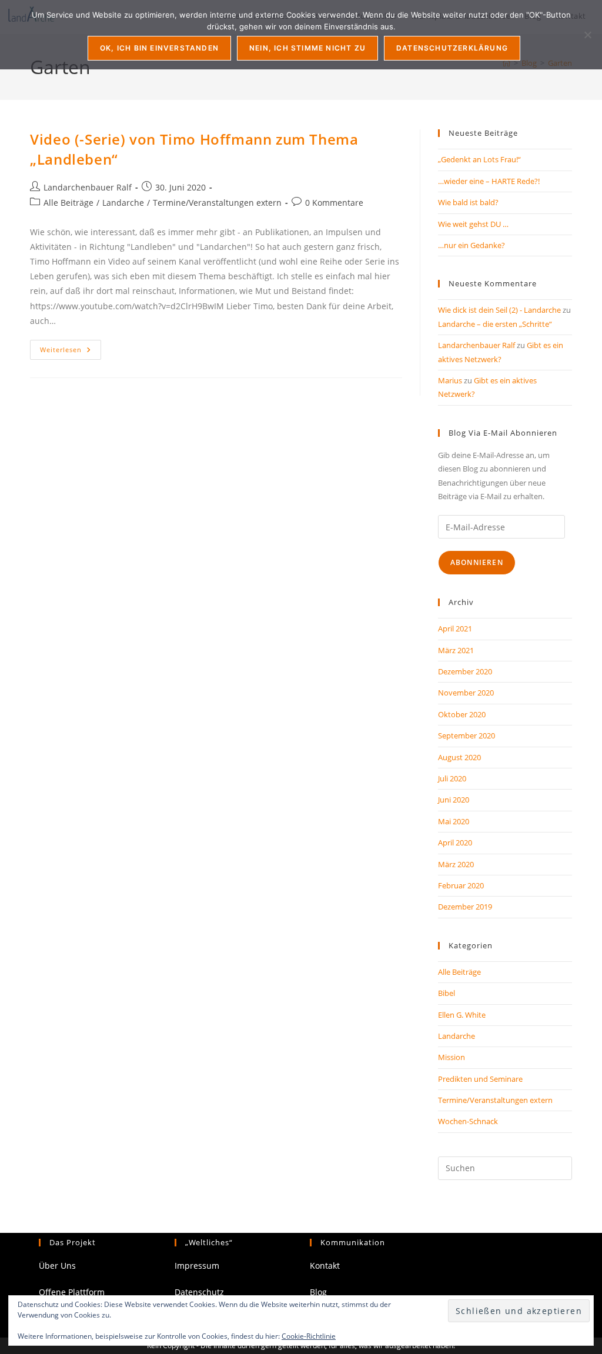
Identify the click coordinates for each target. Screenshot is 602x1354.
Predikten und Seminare (480, 1079)
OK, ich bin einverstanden (159, 48)
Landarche (123, 202)
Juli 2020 (452, 778)
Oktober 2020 (462, 714)
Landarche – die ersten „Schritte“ (495, 324)
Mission (451, 1057)
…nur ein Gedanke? (471, 245)
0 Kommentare (334, 202)
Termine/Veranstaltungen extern (217, 202)
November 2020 (466, 692)
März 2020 (456, 864)
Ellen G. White (462, 1014)
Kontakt (325, 1265)
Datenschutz (199, 1292)
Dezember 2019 (465, 906)
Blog (318, 1292)
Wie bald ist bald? (468, 202)
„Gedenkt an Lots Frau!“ (479, 159)
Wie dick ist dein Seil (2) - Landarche (499, 310)
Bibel (446, 993)
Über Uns (57, 1265)
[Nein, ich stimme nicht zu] (587, 35)
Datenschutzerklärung (452, 48)
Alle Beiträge (68, 202)
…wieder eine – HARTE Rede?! (489, 181)
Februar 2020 (461, 885)
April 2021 (455, 628)
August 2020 (459, 757)
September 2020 (466, 735)
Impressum (197, 1265)
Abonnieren (476, 562)
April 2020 (455, 842)
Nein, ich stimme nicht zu (307, 48)
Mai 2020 (453, 821)
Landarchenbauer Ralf (88, 187)
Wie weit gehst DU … (473, 224)
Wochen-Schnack (468, 1121)
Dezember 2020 (465, 671)
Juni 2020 (453, 799)
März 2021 (456, 650)
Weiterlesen (70, 352)
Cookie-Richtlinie (309, 1336)
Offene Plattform (72, 1292)
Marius (450, 380)
